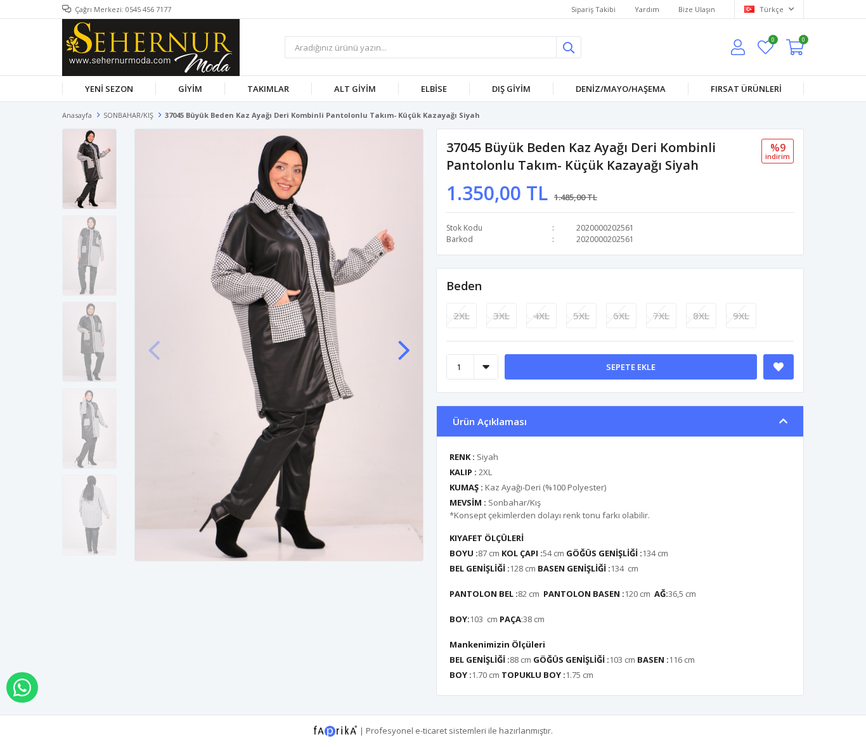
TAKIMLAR (268, 88)
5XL (581, 315)
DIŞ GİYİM (511, 88)
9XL (741, 315)
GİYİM (190, 88)
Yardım (647, 9)
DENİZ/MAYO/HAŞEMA (621, 88)
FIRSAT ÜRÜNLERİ (746, 88)
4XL (541, 315)
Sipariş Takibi (593, 9)
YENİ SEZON (109, 88)
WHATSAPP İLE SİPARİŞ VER (22, 687)
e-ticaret (431, 730)
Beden (464, 285)
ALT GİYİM (355, 88)
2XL (461, 315)
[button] (404, 344)
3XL (501, 315)
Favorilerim (772, 41)
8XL (701, 315)
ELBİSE (434, 88)
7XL (661, 315)
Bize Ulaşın (696, 9)
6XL (621, 315)
